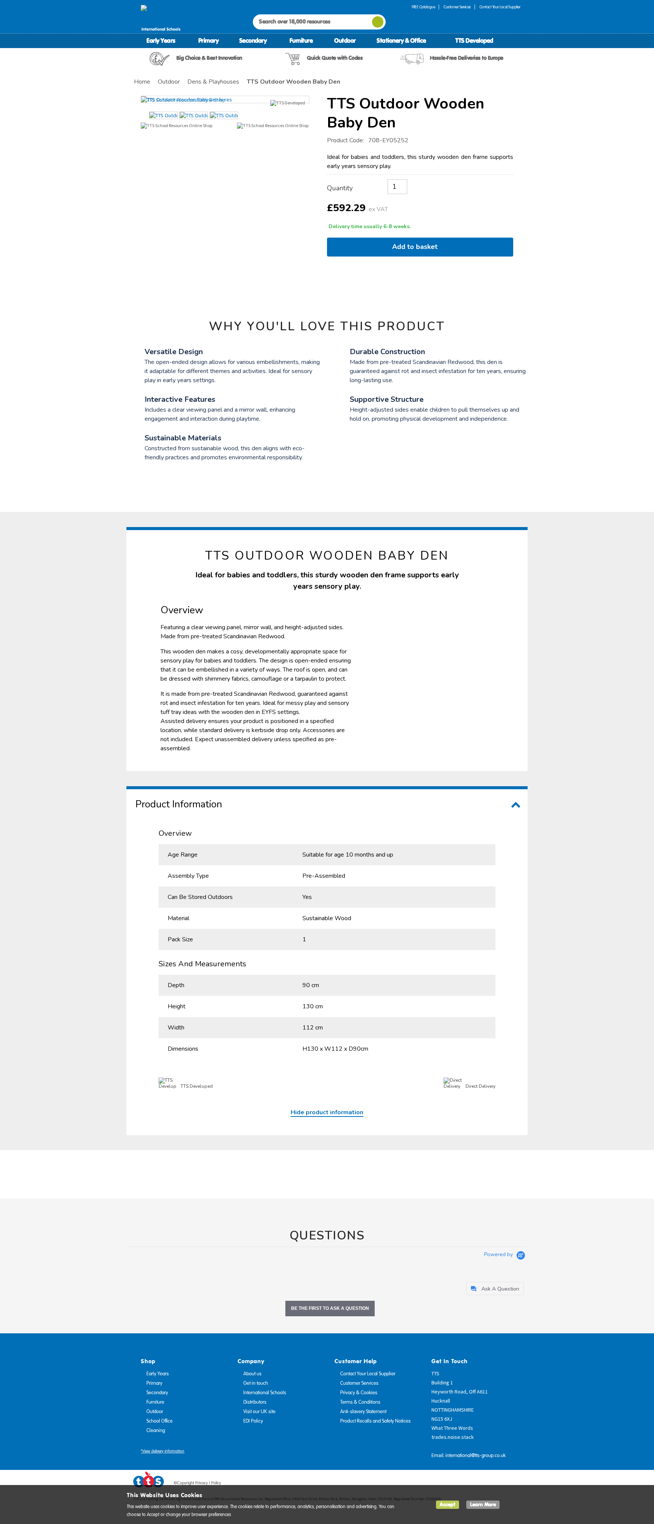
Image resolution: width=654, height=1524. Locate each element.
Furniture (301, 40)
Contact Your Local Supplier (500, 7)
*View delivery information (162, 1451)
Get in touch (255, 1383)
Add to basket (416, 246)
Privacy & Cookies (358, 1393)
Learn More (483, 1504)
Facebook (472, 1484)
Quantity (340, 188)
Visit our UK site (259, 1412)
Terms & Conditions (360, 1402)
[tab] (495, 1288)
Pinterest (500, 1484)
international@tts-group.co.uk (475, 1455)
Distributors (254, 1402)
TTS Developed (474, 40)
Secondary (253, 40)
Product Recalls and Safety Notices (375, 1421)
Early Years (160, 40)
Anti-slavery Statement (363, 1412)
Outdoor (345, 40)
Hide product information (327, 1112)
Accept (447, 1504)
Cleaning (155, 1431)
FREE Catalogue (423, 7)
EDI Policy (253, 1421)
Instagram (515, 1484)
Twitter (486, 1484)
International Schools (264, 1393)
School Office (159, 1421)
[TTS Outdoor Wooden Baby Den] (225, 99)
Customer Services (457, 7)
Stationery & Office (401, 40)
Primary (208, 40)
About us (252, 1374)
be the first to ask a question (330, 1308)
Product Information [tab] (178, 804)
